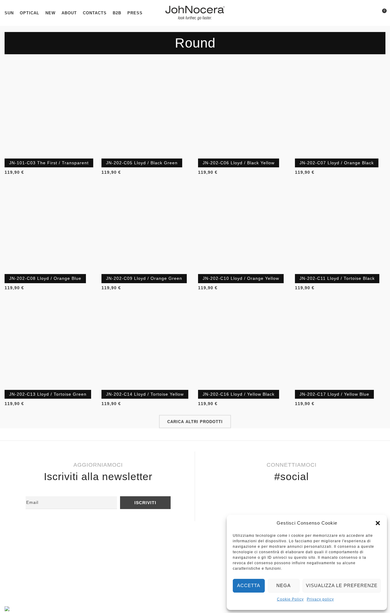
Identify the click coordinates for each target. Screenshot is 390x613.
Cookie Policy (290, 599)
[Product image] (50, 110)
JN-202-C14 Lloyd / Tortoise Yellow (145, 394)
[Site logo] (195, 12)
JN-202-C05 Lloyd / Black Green (142, 162)
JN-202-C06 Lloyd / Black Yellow (239, 162)
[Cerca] (370, 13)
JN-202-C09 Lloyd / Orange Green (144, 278)
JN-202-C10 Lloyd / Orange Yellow (241, 278)
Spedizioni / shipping (33, 560)
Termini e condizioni (32, 570)
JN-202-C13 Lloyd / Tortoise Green (48, 394)
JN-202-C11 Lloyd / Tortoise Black (337, 278)
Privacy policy (320, 599)
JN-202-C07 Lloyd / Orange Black (337, 162)
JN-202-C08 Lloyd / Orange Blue (45, 278)
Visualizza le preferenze (342, 585)
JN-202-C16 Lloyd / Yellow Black (239, 394)
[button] (378, 523)
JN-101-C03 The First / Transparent (49, 162)
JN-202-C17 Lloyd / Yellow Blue (334, 394)
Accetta (248, 585)
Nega (283, 585)
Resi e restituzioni (30, 550)
